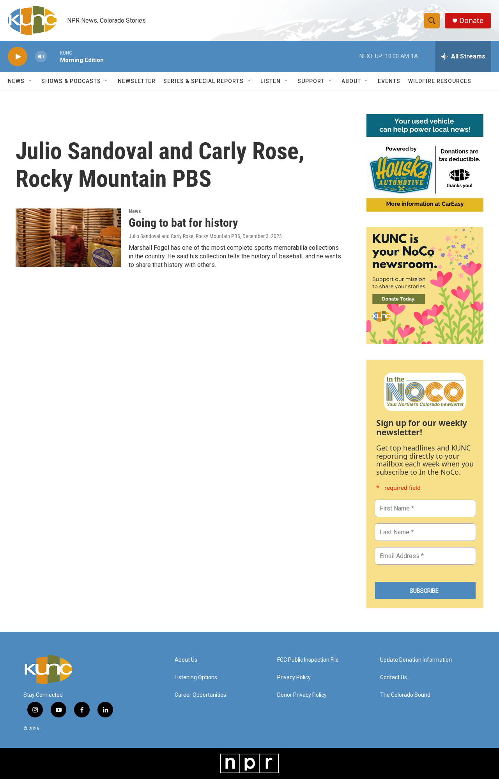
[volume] (41, 56)
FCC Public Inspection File (308, 660)
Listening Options (196, 677)
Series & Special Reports (203, 81)
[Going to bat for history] (68, 237)
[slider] (53, 56)
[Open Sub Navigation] (30, 81)
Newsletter (137, 81)
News (135, 211)
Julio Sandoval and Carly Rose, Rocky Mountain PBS (184, 236)
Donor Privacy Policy (302, 695)
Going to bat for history (183, 223)
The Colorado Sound (405, 695)
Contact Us (393, 677)
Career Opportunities (200, 695)
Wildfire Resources (439, 81)
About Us (186, 660)
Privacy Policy (294, 677)
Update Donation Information (416, 660)
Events (389, 81)
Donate (471, 20)
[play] (17, 56)
